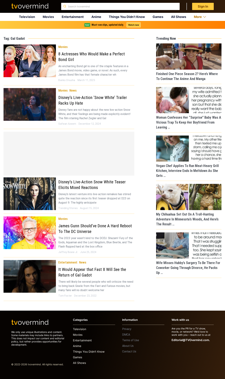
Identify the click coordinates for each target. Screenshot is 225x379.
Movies (48, 17)
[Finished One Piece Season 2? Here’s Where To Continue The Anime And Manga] (188, 56)
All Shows (178, 17)
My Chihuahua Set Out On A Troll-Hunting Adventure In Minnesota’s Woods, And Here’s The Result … (187, 219)
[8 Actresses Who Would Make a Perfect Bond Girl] (30, 60)
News (73, 90)
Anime (96, 17)
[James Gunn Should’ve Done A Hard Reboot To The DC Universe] (30, 232)
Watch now (133, 25)
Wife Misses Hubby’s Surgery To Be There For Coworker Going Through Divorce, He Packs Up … (188, 268)
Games (158, 17)
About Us (128, 346)
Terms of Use (130, 340)
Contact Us (129, 351)
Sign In (203, 6)
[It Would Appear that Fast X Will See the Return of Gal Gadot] (30, 276)
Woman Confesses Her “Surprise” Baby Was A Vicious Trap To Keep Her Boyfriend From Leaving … (188, 122)
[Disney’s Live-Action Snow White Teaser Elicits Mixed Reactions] (30, 193)
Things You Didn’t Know (127, 17)
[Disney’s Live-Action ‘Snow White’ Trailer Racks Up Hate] (30, 104)
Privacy (126, 329)
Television (27, 17)
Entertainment (73, 17)
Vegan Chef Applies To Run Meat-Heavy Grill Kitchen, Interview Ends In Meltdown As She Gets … (187, 171)
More (198, 17)
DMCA (126, 334)
